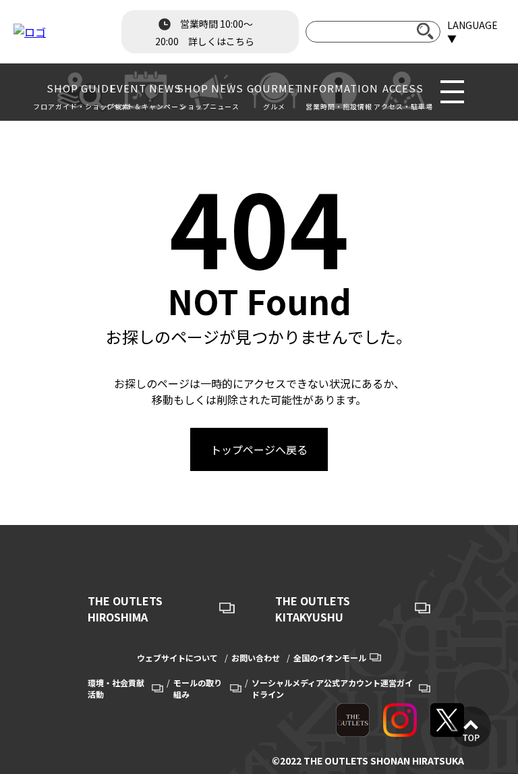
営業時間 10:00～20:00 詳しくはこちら (204, 32)
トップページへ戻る (259, 449)
